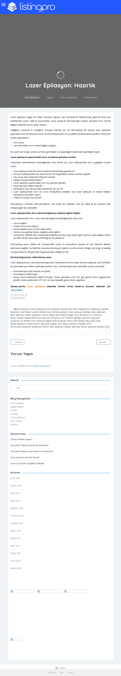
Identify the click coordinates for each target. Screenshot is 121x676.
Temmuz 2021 (17, 515)
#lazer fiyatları (17, 317)
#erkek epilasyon (60, 312)
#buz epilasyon (17, 314)
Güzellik (14, 413)
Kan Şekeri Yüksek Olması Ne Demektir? (29, 445)
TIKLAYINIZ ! (16, 290)
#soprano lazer (17, 312)
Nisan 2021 (15, 538)
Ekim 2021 (15, 493)
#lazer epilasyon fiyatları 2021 (48, 323)
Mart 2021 (15, 545)
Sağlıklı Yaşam (17, 406)
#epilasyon (37, 326)
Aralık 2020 (15, 568)
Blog (61, 672)
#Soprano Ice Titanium (62, 317)
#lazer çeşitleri (32, 312)
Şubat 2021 (15, 553)
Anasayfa (52, 672)
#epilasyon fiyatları (99, 309)
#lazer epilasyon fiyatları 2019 (77, 323)
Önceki (18, 342)
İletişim (70, 672)
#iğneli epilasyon (21, 309)
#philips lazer (80, 317)
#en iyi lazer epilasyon (20, 326)
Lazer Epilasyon (32, 97)
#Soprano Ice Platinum (91, 314)
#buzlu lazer (67, 309)
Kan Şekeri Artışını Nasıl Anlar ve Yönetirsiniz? (31, 451)
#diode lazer (46, 312)
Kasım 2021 (16, 485)
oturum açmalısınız (41, 365)
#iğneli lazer (51, 320)
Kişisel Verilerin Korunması (22, 627)
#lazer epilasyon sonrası (36, 314)
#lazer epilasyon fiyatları (21, 323)
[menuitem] (60, 668)
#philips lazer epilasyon (95, 312)
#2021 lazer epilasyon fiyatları (57, 326)
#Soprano (62, 320)
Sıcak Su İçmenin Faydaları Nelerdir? (27, 463)
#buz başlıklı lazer (81, 309)
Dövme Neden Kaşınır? (21, 439)
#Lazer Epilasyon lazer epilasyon (45, 309)
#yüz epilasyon (76, 312)
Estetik (13, 410)
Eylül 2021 (15, 500)
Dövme (14, 424)
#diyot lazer (54, 314)
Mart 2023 (15, 478)
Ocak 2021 (15, 560)
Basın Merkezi (17, 403)
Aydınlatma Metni (18, 623)
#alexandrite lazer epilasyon (37, 317)
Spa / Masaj (16, 420)
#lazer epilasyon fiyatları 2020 (95, 326)
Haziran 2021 (16, 523)
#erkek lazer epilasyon (34, 320)
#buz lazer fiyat (93, 320)
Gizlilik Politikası (17, 615)
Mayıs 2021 (15, 530)
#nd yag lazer (93, 317)
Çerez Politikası (17, 619)
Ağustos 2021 (17, 508)
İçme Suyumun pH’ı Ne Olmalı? (25, 457)
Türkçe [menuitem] (62, 668)
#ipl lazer (76, 326)
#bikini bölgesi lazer (70, 314)
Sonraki (103, 342)
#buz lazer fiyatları (76, 320)
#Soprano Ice (16, 320)
